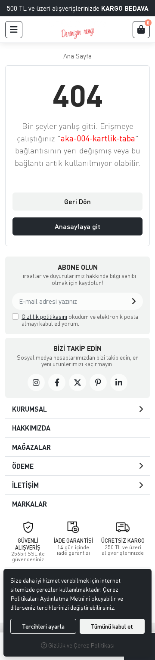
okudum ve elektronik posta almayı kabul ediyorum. (80, 320)
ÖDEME (23, 466)
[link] (36, 382)
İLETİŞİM (25, 485)
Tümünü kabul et (112, 626)
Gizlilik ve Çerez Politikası (81, 645)
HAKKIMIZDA (31, 428)
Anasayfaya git (77, 226)
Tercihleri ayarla (43, 626)
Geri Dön (77, 201)
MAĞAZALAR (31, 447)
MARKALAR (29, 504)
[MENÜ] (13, 29)
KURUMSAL (29, 409)
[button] (133, 301)
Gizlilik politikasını (44, 316)
